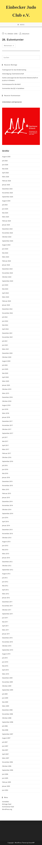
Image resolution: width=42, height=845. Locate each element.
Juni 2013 (5, 546)
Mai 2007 (5, 750)
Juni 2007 (5, 746)
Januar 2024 (6, 265)
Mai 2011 (5, 622)
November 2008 (7, 714)
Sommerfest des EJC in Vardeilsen (13, 88)
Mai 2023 (5, 289)
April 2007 (5, 754)
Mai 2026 (5, 169)
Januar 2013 (6, 558)
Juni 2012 (5, 582)
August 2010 (6, 654)
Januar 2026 (6, 185)
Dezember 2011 (7, 602)
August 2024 (6, 245)
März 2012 (5, 594)
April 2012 (5, 590)
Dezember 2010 (7, 638)
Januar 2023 (6, 305)
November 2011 (7, 606)
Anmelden (5, 802)
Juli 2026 (5, 161)
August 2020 (6, 361)
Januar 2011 (6, 634)
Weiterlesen (10, 46)
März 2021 (5, 349)
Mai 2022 (5, 325)
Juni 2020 (5, 369)
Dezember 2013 (7, 530)
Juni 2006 (5, 774)
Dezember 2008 (7, 710)
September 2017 (7, 433)
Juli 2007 (5, 742)
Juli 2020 (5, 365)
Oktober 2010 (6, 646)
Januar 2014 (6, 525)
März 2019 (5, 393)
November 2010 (7, 642)
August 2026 (6, 157)
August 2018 (6, 405)
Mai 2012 (5, 586)
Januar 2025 (6, 225)
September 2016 (7, 461)
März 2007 (5, 758)
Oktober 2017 (6, 429)
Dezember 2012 (7, 562)
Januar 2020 (6, 385)
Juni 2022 (5, 321)
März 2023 (5, 297)
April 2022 (5, 329)
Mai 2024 (5, 253)
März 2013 (5, 554)
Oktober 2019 (6, 389)
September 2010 (7, 650)
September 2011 (7, 614)
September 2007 (7, 734)
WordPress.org (7, 809)
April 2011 (5, 626)
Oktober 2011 (6, 610)
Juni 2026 (5, 165)
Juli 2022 (5, 317)
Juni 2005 (5, 778)
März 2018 (5, 413)
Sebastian (25, 34)
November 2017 (7, 425)
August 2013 (6, 542)
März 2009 (5, 706)
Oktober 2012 (6, 566)
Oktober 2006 (6, 766)
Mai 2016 (5, 473)
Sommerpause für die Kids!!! (11, 84)
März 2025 (5, 217)
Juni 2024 (5, 249)
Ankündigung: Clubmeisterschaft (13, 74)
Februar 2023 (6, 301)
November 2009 (7, 682)
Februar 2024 (6, 261)
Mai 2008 (5, 730)
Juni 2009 (5, 698)
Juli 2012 (5, 578)
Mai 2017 (5, 441)
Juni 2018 (5, 409)
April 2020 (5, 377)
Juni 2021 (5, 345)
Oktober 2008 (6, 718)
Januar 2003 (6, 786)
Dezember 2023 (7, 269)
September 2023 (7, 281)
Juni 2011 (5, 618)
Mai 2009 (5, 702)
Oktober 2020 (6, 357)
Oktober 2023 (6, 277)
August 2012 (6, 574)
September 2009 (7, 690)
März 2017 (5, 449)
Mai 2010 (5, 666)
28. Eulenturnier (13, 39)
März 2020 (5, 381)
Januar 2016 (6, 477)
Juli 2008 (5, 726)
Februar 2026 (6, 181)
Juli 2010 (5, 658)
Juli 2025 (5, 205)
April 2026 (5, 173)
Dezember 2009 (7, 678)
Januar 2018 (6, 417)
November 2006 (7, 762)
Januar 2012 (6, 598)
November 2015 (7, 485)
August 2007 (6, 738)
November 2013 (7, 534)
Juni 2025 (5, 209)
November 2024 (7, 233)
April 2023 (5, 293)
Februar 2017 (6, 453)
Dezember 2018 (7, 397)
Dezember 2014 (7, 501)
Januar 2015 (6, 497)
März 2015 (5, 489)
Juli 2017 (5, 437)
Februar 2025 (6, 221)
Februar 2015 (6, 493)
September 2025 (7, 197)
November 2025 (7, 193)
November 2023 (7, 273)
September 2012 (7, 570)
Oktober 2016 (6, 457)
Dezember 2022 (7, 309)
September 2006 (7, 770)
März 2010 (5, 674)
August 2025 (6, 201)
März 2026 (5, 177)
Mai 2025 (5, 213)
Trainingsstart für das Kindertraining (14, 70)
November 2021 (7, 337)
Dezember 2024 (7, 229)
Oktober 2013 (6, 538)
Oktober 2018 (6, 401)
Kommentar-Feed (8, 807)
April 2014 (5, 521)
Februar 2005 (6, 782)
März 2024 (5, 257)
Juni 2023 (5, 285)
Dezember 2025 (7, 189)
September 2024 (7, 241)
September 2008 (7, 722)
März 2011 (5, 630)
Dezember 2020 (7, 353)
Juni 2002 (5, 790)
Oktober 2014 (6, 509)
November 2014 (7, 505)
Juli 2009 (5, 694)
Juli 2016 (5, 465)
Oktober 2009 (6, 686)
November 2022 (7, 313)
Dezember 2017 (7, 421)
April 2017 (5, 445)
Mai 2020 (5, 373)
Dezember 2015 (7, 481)
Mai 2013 (5, 550)
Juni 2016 (5, 469)
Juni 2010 (5, 662)
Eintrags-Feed (6, 804)
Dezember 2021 (7, 333)
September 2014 (7, 513)
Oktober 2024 (6, 237)
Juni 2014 (5, 518)
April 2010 (5, 670)
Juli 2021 (5, 341)
